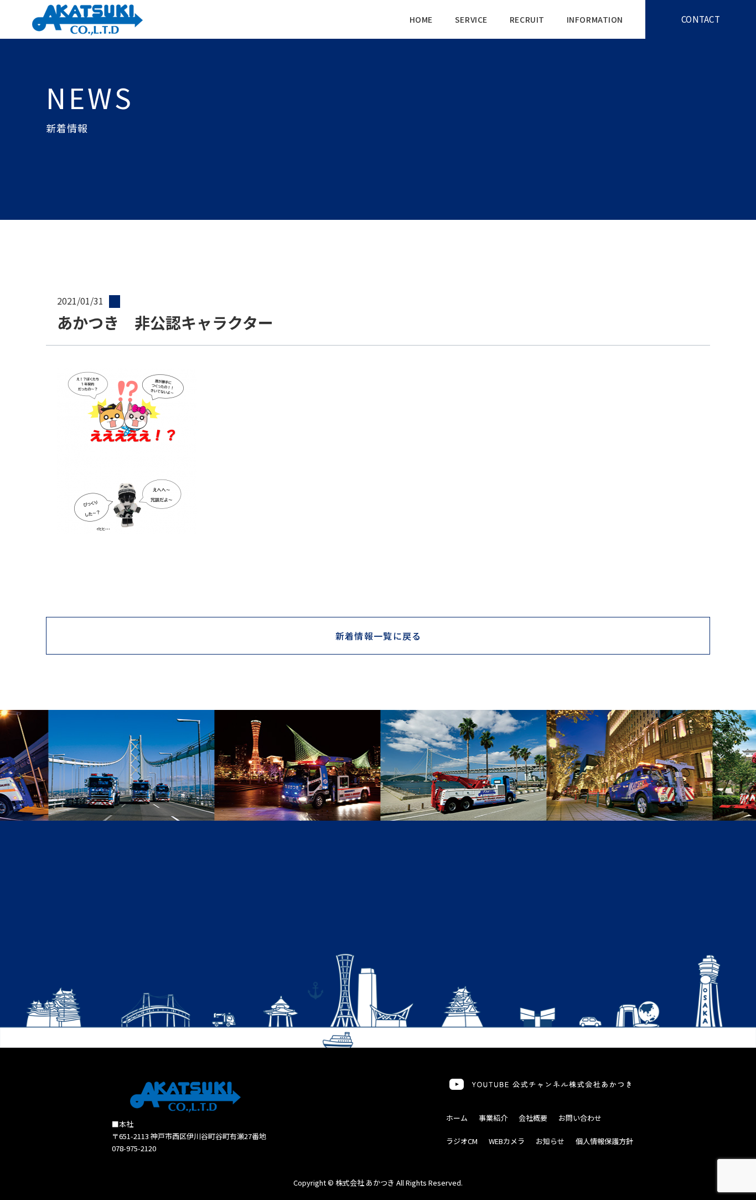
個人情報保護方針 (604, 1141)
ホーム (457, 1118)
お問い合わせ (580, 1118)
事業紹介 (493, 1118)
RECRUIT (527, 19)
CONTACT (700, 19)
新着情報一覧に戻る (378, 635)
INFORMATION (595, 19)
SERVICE (471, 19)
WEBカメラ (507, 1141)
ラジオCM (462, 1141)
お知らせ (550, 1141)
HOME (421, 19)
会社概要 (533, 1118)
